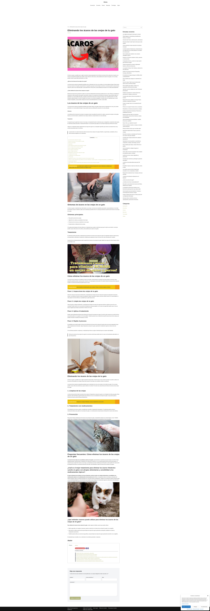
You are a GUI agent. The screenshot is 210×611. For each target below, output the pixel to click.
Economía (98, 5)
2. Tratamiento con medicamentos (74, 155)
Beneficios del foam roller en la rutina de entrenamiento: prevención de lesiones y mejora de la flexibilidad (132, 116)
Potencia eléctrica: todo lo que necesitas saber (132, 128)
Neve (69, 608)
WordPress (70, 609)
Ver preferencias (204, 606)
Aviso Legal (95, 608)
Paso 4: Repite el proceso (72, 151)
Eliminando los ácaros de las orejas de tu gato (76, 152)
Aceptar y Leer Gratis (186, 606)
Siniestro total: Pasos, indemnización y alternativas (85, 553)
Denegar (195, 606)
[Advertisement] (105, 14)
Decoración (92, 5)
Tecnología (113, 5)
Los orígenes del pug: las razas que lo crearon (132, 34)
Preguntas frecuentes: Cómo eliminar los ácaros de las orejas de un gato (81, 158)
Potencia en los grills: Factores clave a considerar (132, 106)
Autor (69, 163)
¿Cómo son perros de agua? (128, 179)
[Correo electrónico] (88, 548)
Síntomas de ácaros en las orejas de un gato (76, 141)
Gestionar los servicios (185, 603)
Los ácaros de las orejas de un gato (74, 139)
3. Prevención (70, 156)
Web (103, 577)
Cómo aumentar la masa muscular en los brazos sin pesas (86, 555)
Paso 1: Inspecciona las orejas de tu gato (75, 146)
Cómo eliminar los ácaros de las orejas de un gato (77, 145)
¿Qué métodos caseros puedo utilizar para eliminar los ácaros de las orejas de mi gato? (83, 162)
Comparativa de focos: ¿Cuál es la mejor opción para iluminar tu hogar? (88, 559)
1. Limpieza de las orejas (72, 153)
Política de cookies (93, 258)
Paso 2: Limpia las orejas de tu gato (74, 148)
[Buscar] (141, 27)
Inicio (68, 26)
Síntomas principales (72, 142)
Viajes (118, 5)
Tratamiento (70, 144)
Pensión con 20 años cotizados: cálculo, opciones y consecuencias (88, 558)
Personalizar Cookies (112, 608)
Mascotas (108, 5)
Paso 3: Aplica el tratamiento (73, 149)
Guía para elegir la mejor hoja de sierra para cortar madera (86, 554)
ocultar (96, 137)
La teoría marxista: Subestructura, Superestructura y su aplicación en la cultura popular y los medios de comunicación (96, 557)
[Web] (86, 548)
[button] (207, 595)
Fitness (103, 5)
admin (76, 545)
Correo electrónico (90, 577)
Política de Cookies (103, 608)
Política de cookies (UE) (87, 609)
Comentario (72, 582)
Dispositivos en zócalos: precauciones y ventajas (132, 108)
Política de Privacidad (87, 608)
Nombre (71, 577)
